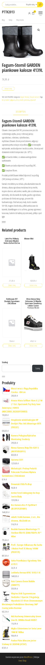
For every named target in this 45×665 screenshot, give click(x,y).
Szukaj (5, 362)
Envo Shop (22, 660)
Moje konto (20, 20)
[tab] (22, 112)
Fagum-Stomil (25, 97)
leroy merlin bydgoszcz (9, 100)
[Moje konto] (29, 13)
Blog (3, 20)
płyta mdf (33, 100)
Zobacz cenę (8, 88)
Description (21, 111)
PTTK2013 (8, 11)
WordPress (28, 657)
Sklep (10, 20)
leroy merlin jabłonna (22, 100)
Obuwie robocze (35, 97)
